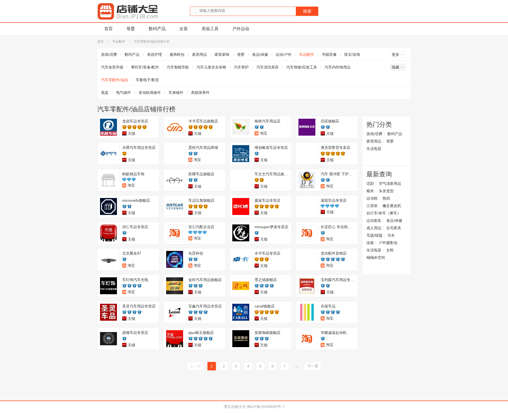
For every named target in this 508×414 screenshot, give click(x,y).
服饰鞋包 (177, 54)
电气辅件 (123, 92)
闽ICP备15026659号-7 (265, 406)
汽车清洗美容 (267, 67)
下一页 (312, 366)
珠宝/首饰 (352, 54)
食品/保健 (260, 54)
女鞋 (390, 250)
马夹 (391, 235)
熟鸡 (386, 198)
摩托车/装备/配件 (145, 67)
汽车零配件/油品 (114, 80)
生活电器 (373, 148)
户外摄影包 (388, 243)
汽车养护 (241, 67)
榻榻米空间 (375, 257)
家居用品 (199, 54)
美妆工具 (210, 28)
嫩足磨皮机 (392, 206)
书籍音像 (329, 54)
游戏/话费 (109, 54)
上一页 (195, 366)
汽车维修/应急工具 (301, 67)
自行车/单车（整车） (383, 213)
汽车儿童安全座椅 (211, 67)
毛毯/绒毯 (374, 235)
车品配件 (118, 41)
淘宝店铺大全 (235, 406)
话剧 (370, 183)
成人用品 (373, 228)
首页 (108, 28)
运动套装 (373, 220)
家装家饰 (222, 54)
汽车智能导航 (178, 67)
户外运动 (240, 28)
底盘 (104, 92)
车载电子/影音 (147, 80)
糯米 (370, 191)
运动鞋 (372, 198)
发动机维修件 (150, 92)
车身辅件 (176, 92)
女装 (183, 28)
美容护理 (154, 54)
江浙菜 (372, 206)
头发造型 (386, 191)
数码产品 (157, 28)
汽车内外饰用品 (338, 67)
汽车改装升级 (112, 67)
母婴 (130, 28)
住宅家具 (393, 228)
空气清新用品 (390, 183)
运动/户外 (284, 54)
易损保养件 (200, 92)
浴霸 (370, 243)
